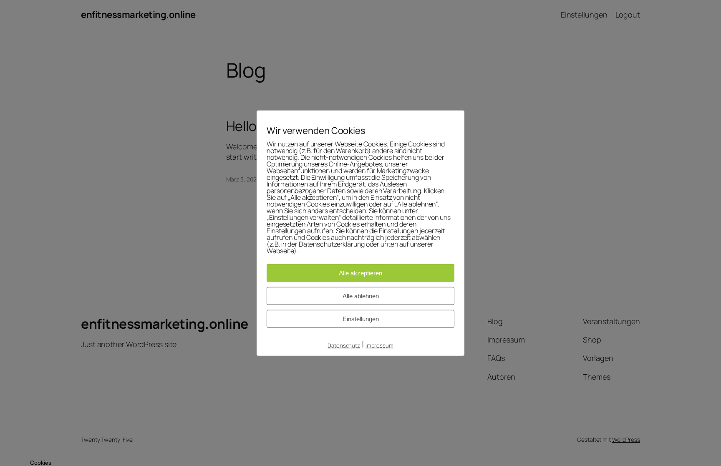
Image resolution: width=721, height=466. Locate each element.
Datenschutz (344, 345)
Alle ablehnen (361, 296)
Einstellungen (361, 318)
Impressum (379, 345)
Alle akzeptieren (360, 273)
